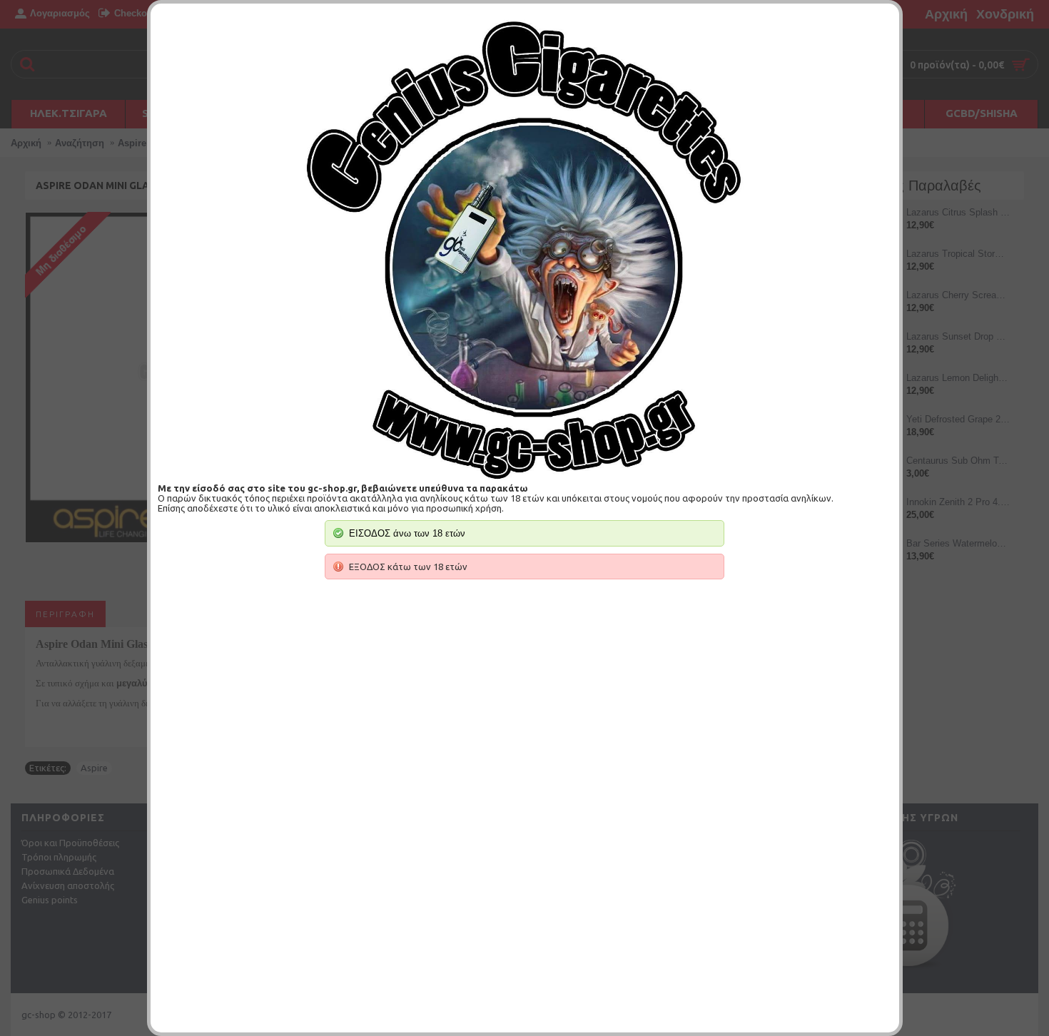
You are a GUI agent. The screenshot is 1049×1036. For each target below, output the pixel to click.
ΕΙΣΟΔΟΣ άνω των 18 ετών (407, 533)
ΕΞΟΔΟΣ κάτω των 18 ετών (408, 567)
